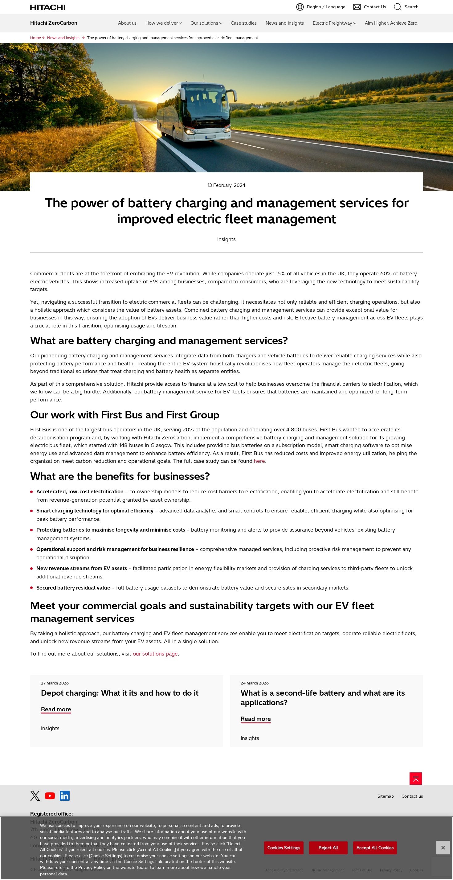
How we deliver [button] (161, 23)
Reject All (328, 847)
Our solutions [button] (204, 23)
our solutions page (155, 654)
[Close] (443, 847)
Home (35, 37)
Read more (56, 709)
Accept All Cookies (375, 847)
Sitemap (385, 796)
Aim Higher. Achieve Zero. (391, 23)
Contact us (412, 796)
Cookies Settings (283, 847)
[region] (226, 848)
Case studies (244, 23)
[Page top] (416, 778)
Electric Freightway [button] (332, 23)
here (259, 461)
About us (127, 23)
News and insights (285, 23)
